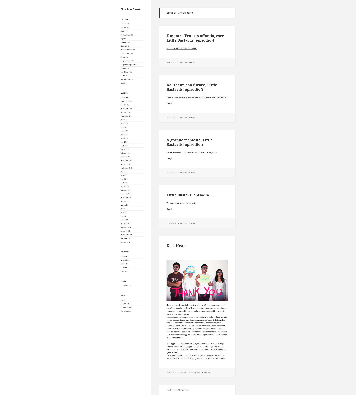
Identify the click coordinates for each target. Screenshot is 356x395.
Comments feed (126, 307)
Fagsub (123, 39)
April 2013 (124, 146)
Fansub (123, 42)
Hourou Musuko (126, 50)
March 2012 (125, 186)
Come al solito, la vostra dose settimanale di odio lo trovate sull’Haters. (196, 97)
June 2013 (124, 138)
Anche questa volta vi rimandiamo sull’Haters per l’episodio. (192, 152)
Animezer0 (124, 256)
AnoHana (124, 24)
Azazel (123, 31)
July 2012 (124, 172)
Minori (123, 57)
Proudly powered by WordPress (178, 390)
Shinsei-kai (124, 267)
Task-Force (124, 271)
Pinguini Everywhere (128, 65)
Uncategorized (126, 79)
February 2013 (126, 153)
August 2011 (125, 205)
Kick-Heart (177, 245)
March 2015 (125, 105)
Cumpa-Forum (126, 286)
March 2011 (125, 224)
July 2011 (124, 209)
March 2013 (125, 149)
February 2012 (126, 190)
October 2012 (125, 164)
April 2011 (124, 220)
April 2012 (124, 183)
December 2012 (126, 161)
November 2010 (126, 238)
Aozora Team (125, 260)
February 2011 (126, 227)
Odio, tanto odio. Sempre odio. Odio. (182, 48)
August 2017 (125, 97)
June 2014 (124, 123)
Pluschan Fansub (131, 9)
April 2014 (124, 131)
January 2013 (125, 157)
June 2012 (124, 175)
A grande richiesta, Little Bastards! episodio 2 (190, 142)
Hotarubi (124, 46)
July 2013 (124, 135)
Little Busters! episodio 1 (189, 194)
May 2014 (124, 127)
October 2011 (125, 201)
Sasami (123, 68)
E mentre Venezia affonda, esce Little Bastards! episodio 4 (195, 38)
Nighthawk (183, 62)
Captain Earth (125, 35)
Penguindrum (126, 61)
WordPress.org (126, 311)
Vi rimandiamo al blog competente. (181, 203)
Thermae (124, 76)
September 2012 (126, 168)
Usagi (123, 83)
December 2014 (126, 109)
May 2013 (124, 142)
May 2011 (124, 216)
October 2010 (125, 242)
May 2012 (124, 179)
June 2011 (124, 212)
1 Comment (207, 373)
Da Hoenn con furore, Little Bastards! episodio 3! (192, 87)
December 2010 (126, 235)
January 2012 (125, 194)
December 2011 (126, 198)
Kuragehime (125, 53)
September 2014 (126, 116)
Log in (123, 300)
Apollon (123, 28)
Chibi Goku (183, 373)
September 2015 (126, 101)
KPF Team (124, 264)
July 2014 (124, 120)
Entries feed (125, 304)
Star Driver (125, 72)
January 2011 (125, 231)
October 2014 (125, 112)
